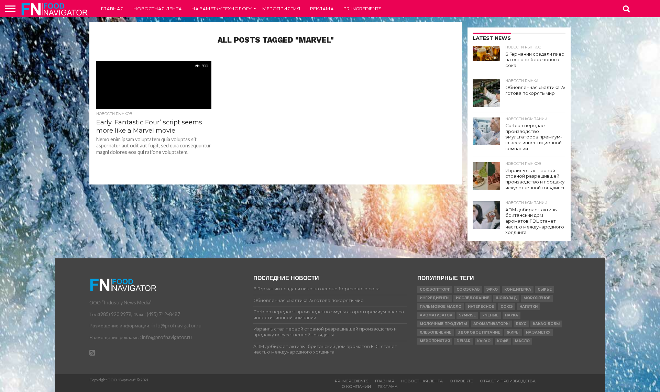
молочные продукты (443, 324)
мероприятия (435, 341)
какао (484, 341)
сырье (545, 289)
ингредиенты (434, 298)
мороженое (537, 298)
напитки (528, 306)
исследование (472, 298)
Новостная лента (157, 8)
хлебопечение (435, 332)
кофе (502, 341)
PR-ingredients (362, 8)
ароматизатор (436, 315)
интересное (481, 306)
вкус (521, 324)
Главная (112, 8)
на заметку (538, 332)
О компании (356, 386)
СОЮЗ (506, 306)
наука (511, 315)
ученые (490, 315)
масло (522, 341)
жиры (513, 332)
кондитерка (517, 289)
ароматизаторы (491, 324)
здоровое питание (479, 332)
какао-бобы (546, 324)
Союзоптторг (435, 289)
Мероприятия (281, 8)
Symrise (467, 315)
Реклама (322, 8)
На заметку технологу (221, 8)
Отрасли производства (508, 381)
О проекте (461, 381)
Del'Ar (463, 341)
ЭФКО (492, 289)
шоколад (506, 298)
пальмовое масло (440, 306)
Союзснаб (468, 289)
